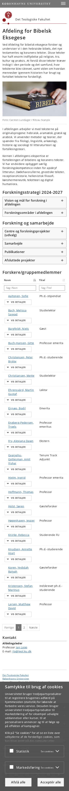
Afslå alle (18, 782)
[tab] (34, 202)
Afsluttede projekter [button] (20, 260)
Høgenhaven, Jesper (21, 520)
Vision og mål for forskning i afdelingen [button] (26, 202)
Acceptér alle (50, 782)
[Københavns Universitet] (7, 17)
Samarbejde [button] (14, 243)
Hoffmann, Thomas (21, 492)
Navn (7, 280)
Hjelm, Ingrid (16, 477)
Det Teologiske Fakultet (15, 675)
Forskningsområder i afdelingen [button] (29, 213)
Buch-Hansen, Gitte (21, 343)
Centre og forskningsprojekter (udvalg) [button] (27, 233)
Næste (33, 627)
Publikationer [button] (15, 252)
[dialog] (34, 736)
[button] (63, 3)
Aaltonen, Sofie (18, 296)
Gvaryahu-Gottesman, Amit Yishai (19, 459)
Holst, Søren (16, 506)
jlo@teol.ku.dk (21, 651)
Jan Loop (21, 647)
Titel (42, 280)
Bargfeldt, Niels (18, 328)
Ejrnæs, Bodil (17, 408)
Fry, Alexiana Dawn (20, 441)
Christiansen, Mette (21, 375)
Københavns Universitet (15, 678)
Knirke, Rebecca (19, 535)
